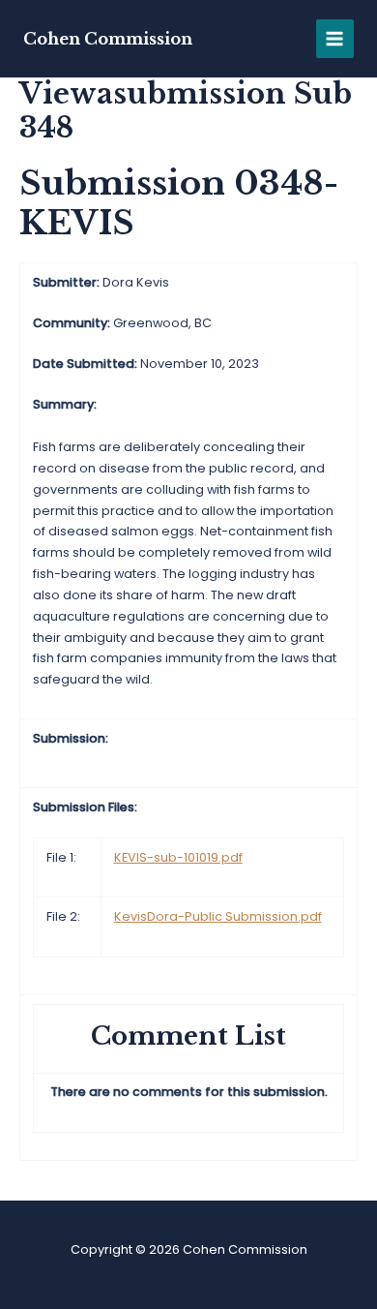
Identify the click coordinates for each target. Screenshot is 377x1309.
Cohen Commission (107, 38)
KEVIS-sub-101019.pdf (178, 857)
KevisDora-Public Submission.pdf (218, 916)
